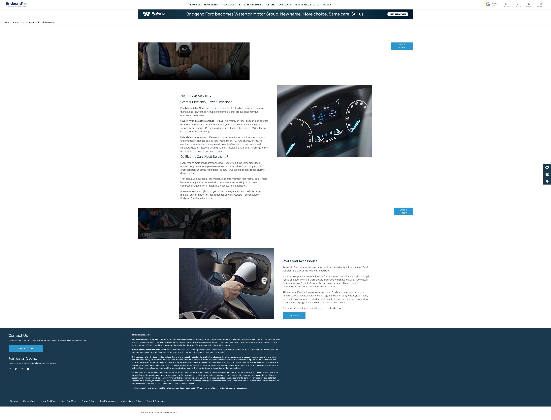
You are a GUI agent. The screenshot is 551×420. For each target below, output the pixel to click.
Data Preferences (107, 400)
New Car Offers (49, 400)
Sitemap (14, 400)
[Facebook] (11, 368)
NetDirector (146, 412)
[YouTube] (28, 368)
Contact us (294, 315)
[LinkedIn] (16, 368)
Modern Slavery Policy (131, 400)
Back (6, 22)
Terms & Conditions (155, 400)
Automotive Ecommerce (166, 412)
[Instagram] (22, 368)
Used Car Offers (68, 400)
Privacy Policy (88, 400)
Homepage (30, 22)
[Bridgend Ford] (16, 4)
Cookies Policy (29, 400)
